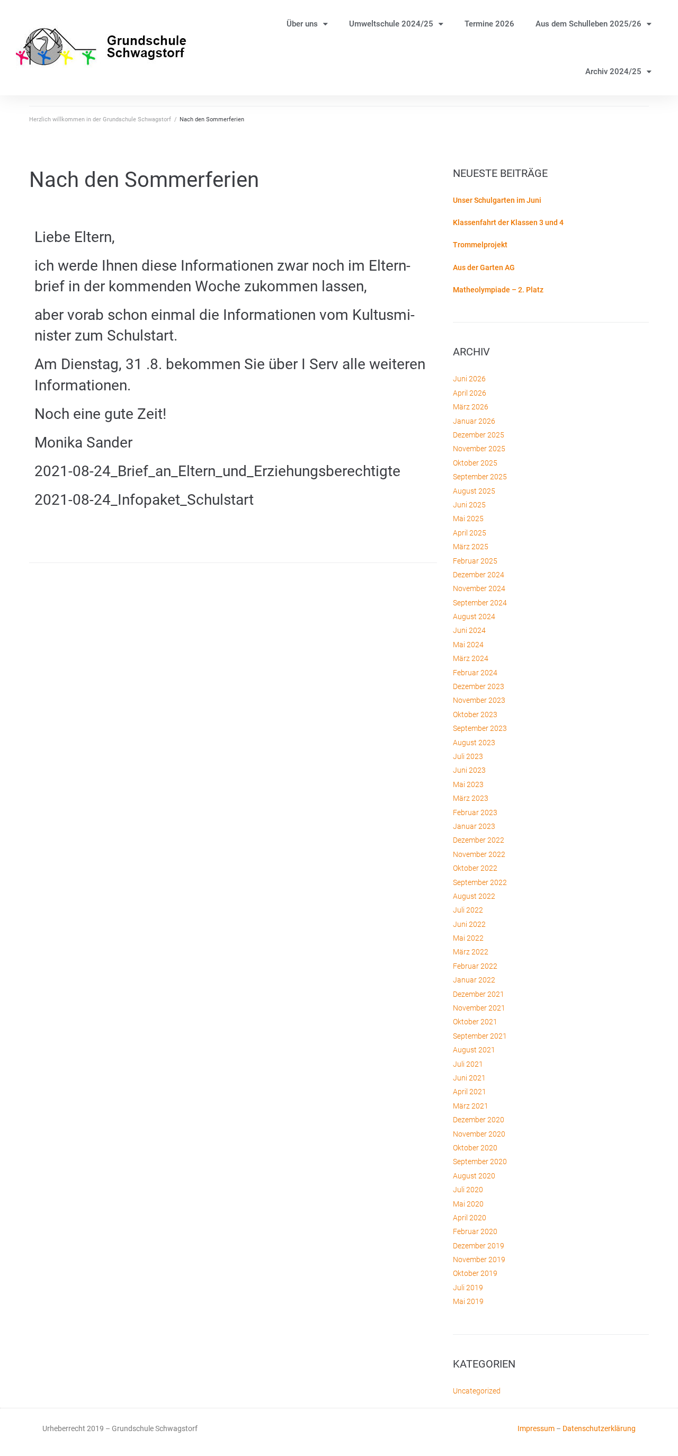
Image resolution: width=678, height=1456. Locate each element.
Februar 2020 (475, 1231)
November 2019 (479, 1259)
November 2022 (479, 854)
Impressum (536, 1428)
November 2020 (479, 1134)
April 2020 (469, 1217)
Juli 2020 (468, 1189)
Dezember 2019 (478, 1245)
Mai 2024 (468, 644)
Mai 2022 (468, 938)
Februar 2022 (475, 966)
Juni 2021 (469, 1078)
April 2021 (469, 1091)
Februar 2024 (475, 672)
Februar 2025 (475, 561)
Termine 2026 (489, 24)
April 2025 (469, 533)
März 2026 (470, 407)
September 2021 (480, 1036)
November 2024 (479, 588)
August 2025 (474, 491)
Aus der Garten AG (484, 267)
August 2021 (474, 1050)
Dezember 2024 (478, 574)
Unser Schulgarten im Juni (497, 200)
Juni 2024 (469, 630)
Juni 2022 (469, 924)
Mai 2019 (468, 1301)
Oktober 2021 (475, 1021)
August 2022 (474, 896)
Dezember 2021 (478, 994)
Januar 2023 (474, 826)
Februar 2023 (475, 812)
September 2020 (480, 1161)
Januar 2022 (474, 980)
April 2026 (469, 393)
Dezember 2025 (478, 435)
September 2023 (480, 728)
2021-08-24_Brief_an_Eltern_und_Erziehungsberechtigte (217, 471)
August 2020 (474, 1176)
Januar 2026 (474, 421)
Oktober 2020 (475, 1148)
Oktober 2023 (475, 714)
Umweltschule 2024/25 (391, 24)
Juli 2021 (468, 1064)
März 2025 (470, 546)
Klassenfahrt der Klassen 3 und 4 (508, 222)
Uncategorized (477, 1391)
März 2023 (470, 798)
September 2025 (480, 476)
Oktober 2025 (475, 463)
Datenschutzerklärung (599, 1428)
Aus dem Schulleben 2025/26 (588, 24)
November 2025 (479, 448)
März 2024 (470, 658)
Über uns (302, 24)
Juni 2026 (469, 378)
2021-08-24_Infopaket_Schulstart (144, 499)
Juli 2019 (468, 1287)
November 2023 (479, 700)
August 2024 (474, 616)
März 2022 (470, 952)
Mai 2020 (468, 1204)
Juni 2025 (469, 505)
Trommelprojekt (480, 244)
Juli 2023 (468, 756)
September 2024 (480, 603)
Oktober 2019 (475, 1273)
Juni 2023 (469, 770)
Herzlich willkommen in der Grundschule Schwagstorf (100, 119)
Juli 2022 (468, 910)
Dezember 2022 (478, 840)
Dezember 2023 (478, 686)
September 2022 (480, 882)
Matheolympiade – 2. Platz (498, 289)
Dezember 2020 (478, 1119)
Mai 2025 (468, 518)
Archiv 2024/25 (613, 71)
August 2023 (474, 742)
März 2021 (470, 1106)
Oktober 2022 (475, 868)
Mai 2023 (468, 784)
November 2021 (479, 1008)
